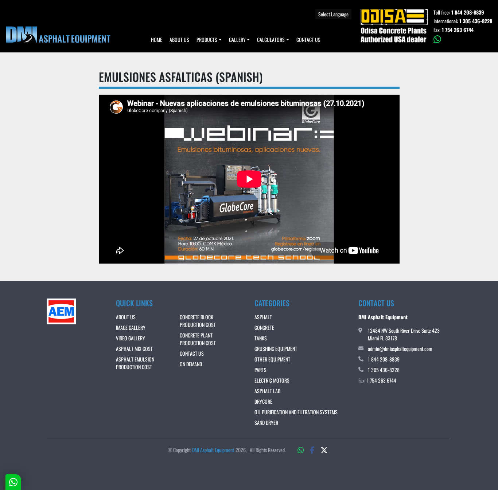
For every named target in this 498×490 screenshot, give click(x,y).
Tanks (260, 338)
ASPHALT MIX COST (134, 348)
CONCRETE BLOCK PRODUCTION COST (198, 320)
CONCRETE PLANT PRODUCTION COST (198, 339)
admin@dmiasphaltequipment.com (400, 348)
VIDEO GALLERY (130, 338)
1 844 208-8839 (467, 12)
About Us (179, 39)
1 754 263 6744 (458, 29)
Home (156, 39)
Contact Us (308, 39)
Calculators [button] (271, 39)
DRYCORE (263, 401)
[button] (209, 39)
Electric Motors (271, 380)
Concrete (264, 327)
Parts (260, 370)
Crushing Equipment (275, 348)
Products (207, 39)
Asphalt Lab (267, 391)
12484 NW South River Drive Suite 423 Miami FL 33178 (404, 334)
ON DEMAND (191, 364)
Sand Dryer (266, 422)
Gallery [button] (237, 39)
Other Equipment (272, 359)
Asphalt (263, 317)
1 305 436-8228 (475, 21)
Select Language (333, 14)
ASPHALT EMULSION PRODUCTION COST (135, 363)
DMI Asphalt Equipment (213, 450)
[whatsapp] (462, 39)
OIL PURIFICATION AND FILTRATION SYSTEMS (296, 412)
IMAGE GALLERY (130, 327)
